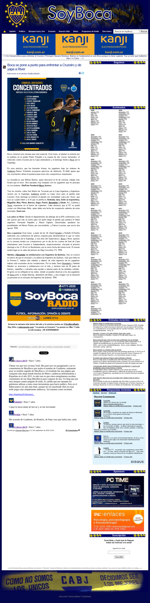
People (96, 393)
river (43, 347)
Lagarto (106, 422)
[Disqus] (43, 392)
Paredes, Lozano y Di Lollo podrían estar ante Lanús (112, 333)
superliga (67, 347)
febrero (93, 122)
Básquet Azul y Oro (37, 31)
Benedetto (53, 203)
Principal (49, 56)
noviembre (122, 114)
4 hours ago (137, 406)
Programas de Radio (90, 31)
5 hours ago (128, 431)
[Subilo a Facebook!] (80, 73)
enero (93, 124)
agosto (93, 112)
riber (39, 347)
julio (92, 114)
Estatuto (51, 31)
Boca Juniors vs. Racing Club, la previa (107, 350)
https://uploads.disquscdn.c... (113, 404)
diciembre (122, 112)
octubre (121, 115)
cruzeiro (34, 347)
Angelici (58, 233)
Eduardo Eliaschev (22, 430)
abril (92, 119)
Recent (104, 393)
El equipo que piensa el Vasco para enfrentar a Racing (112, 358)
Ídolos (75, 31)
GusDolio (106, 400)
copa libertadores (24, 347)
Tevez (9, 205)
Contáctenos (86, 596)
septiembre (123, 117)
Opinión (12, 31)
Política (22, 31)
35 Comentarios (72, 430)
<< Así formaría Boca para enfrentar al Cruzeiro (24, 56)
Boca (41, 185)
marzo (93, 121)
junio (92, 115)
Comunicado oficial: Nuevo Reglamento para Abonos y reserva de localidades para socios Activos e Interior (116, 367)
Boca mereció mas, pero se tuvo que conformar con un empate (115, 340)
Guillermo (11, 171)
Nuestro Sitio (64, 31)
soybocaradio (58, 347)
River (72, 160)
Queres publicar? (74, 596)
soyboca (49, 347)
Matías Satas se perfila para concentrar (107, 323)
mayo (93, 117)
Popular (112, 393)
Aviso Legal (63, 596)
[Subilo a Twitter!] (83, 73)
